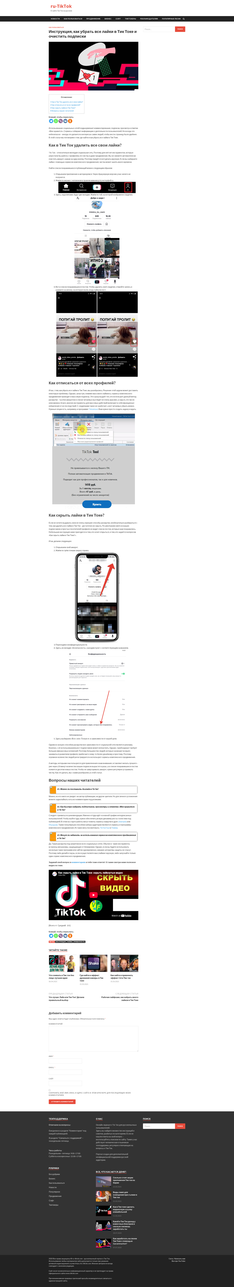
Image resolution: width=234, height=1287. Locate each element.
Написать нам (179, 1259)
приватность (79, 942)
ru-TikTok (61, 6)
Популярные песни (171, 19)
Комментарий (56, 1024)
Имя (51, 1056)
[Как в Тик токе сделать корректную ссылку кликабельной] (103, 1207)
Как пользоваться (73, 19)
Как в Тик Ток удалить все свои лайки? (66, 102)
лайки (69, 942)
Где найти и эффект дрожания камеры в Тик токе (91, 978)
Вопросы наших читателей (62, 111)
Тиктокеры (130, 19)
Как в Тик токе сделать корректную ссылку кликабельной (123, 1209)
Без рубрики (54, 1174)
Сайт (51, 1079)
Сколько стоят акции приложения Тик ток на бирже (124, 1180)
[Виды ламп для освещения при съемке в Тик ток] (103, 1192)
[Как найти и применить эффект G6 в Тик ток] (124, 972)
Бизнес (108, 19)
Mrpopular (53, 825)
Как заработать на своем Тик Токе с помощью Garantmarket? (125, 1241)
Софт (118, 19)
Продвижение (93, 19)
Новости (55, 19)
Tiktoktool (93, 409)
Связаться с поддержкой (70, 1138)
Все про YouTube (178, 1261)
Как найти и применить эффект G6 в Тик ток (122, 976)
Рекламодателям (149, 19)
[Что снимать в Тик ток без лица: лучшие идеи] (63, 972)
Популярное (54, 1192)
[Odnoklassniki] (70, 121)
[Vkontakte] (65, 121)
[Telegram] (51, 121)
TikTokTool (105, 828)
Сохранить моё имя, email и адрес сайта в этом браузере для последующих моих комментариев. (90, 1094)
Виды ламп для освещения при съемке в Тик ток (125, 1194)
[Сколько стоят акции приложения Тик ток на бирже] (103, 1178)
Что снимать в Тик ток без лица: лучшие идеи (61, 976)
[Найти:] (164, 29)
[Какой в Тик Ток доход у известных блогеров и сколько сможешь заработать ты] (103, 1221)
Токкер (115, 828)
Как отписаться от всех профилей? (65, 105)
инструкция (61, 942)
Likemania (122, 821)
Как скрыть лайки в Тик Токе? (63, 108)
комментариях (79, 862)
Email (52, 1067)
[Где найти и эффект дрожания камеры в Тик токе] (93, 972)
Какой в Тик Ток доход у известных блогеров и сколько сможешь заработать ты (124, 1225)
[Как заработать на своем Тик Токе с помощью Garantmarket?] (103, 1239)
